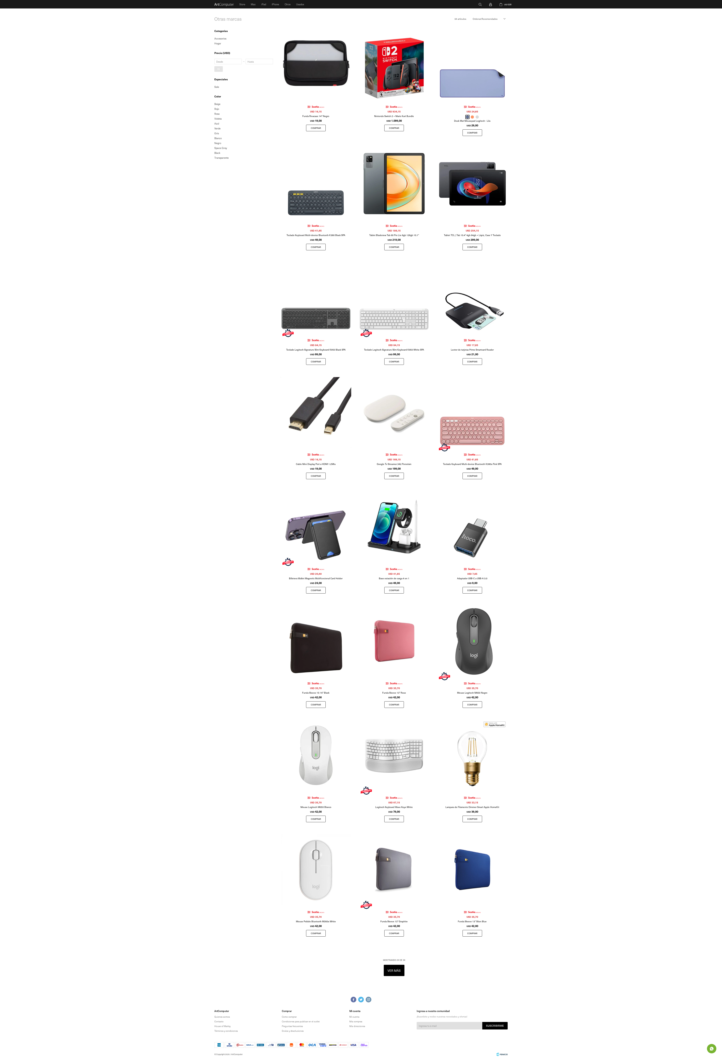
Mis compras (355, 1021)
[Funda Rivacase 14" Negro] (316, 64)
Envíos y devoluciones (293, 1030)
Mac (253, 4)
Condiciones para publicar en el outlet (301, 1021)
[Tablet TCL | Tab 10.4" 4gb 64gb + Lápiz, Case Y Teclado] (472, 183)
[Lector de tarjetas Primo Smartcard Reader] (472, 298)
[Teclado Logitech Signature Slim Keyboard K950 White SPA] (394, 298)
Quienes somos (222, 1016)
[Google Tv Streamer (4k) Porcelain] (394, 412)
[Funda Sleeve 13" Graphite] (394, 869)
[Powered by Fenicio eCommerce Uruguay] (502, 1054)
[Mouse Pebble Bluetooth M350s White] (316, 869)
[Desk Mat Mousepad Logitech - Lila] (472, 64)
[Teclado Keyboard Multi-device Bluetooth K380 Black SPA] (316, 183)
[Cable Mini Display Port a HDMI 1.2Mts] (316, 412)
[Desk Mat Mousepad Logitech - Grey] (477, 117)
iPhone (275, 4)
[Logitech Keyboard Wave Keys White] (394, 755)
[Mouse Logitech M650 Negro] (472, 641)
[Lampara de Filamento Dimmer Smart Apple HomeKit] (472, 755)
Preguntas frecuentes (292, 1026)
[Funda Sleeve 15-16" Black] (316, 641)
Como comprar (289, 1016)
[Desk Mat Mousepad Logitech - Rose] (472, 117)
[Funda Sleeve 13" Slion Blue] (472, 869)
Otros (287, 4)
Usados (300, 4)
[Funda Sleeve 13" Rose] (394, 641)
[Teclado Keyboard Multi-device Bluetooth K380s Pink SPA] (472, 412)
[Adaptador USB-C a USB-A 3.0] (472, 526)
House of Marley (222, 1026)
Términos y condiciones (226, 1030)
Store (242, 4)
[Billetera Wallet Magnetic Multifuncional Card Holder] (316, 526)
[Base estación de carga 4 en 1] (394, 526)
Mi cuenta (354, 1016)
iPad (263, 4)
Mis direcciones (357, 1026)
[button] (480, 4)
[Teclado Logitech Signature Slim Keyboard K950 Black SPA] (316, 298)
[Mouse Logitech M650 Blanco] (316, 755)
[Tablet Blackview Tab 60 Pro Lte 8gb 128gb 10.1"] (394, 183)
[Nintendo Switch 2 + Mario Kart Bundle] (394, 64)
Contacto (219, 1021)
